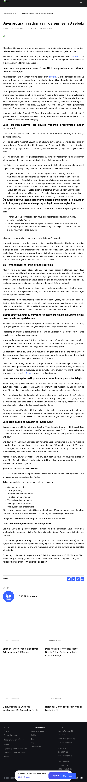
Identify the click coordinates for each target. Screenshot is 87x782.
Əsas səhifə (8, 13)
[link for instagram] (77, 778)
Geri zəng (67, 776)
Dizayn (6, 731)
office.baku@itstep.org (66, 738)
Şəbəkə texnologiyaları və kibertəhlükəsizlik (14, 740)
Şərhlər (33, 735)
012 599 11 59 (63, 735)
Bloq (16, 13)
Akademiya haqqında (39, 731)
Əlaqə (33, 739)
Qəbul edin (58, 775)
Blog (32, 743)
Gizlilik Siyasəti (24, 777)
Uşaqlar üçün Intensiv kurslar (15, 752)
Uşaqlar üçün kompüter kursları (16, 749)
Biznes (6, 745)
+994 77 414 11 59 (65, 769)
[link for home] (8, 4)
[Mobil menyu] (81, 3)
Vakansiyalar (36, 747)
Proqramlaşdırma (10, 735)
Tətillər (6, 756)
